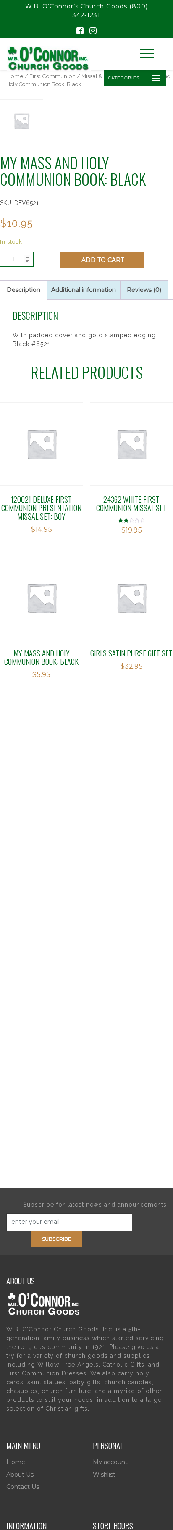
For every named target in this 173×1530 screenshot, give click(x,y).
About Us (20, 1474)
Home (15, 76)
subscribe (56, 1239)
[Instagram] (93, 31)
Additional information (83, 290)
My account (110, 1462)
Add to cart (102, 260)
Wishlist (104, 1474)
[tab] (23, 290)
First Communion (52, 76)
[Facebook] (80, 31)
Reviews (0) (144, 290)
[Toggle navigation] (147, 54)
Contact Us (22, 1487)
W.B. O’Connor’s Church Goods (76, 6)
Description (23, 290)
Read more (41, 432)
